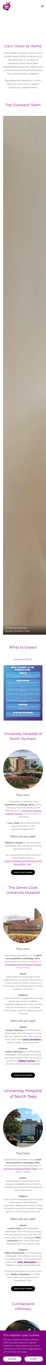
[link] (7, 6)
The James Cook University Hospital (23, 964)
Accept (33, 1359)
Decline (12, 1359)
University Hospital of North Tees (20, 1169)
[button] (42, 6)
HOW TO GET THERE (23, 872)
